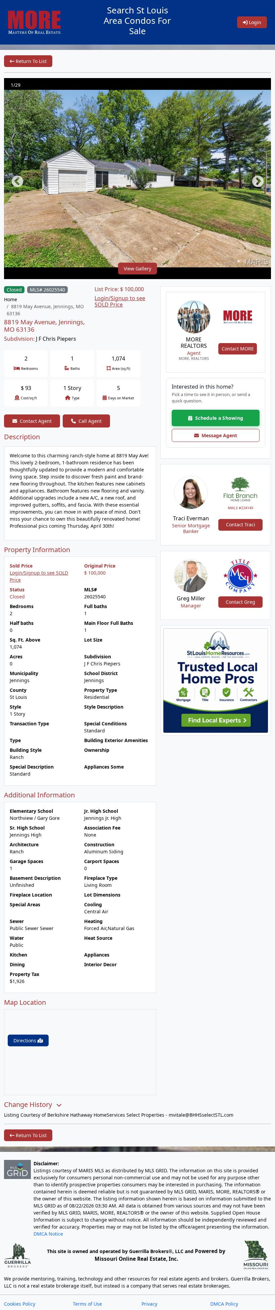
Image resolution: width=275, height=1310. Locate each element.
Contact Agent (36, 421)
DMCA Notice (48, 1234)
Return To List (30, 61)
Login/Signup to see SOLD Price (120, 301)
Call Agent (90, 421)
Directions (25, 1040)
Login (254, 22)
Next (254, 178)
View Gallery (137, 268)
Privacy (149, 1304)
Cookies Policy (19, 1304)
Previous (14, 178)
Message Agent (218, 435)
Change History (29, 1105)
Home (10, 299)
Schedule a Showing (217, 418)
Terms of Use (87, 1304)
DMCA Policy (224, 1304)
